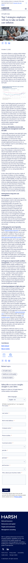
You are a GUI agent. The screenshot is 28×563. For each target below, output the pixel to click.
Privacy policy (18, 497)
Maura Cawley (5, 349)
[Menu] (25, 8)
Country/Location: (7, 443)
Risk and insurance (6, 521)
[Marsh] (9, 517)
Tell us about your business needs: (11, 473)
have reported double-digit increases (11, 237)
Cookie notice (4, 555)
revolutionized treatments (11, 230)
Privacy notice (12, 552)
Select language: (12, 397)
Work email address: (7, 420)
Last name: (5, 413)
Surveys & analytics (8, 377)
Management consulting (8, 529)
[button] (26, 3)
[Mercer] (6, 8)
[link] (3, 43)
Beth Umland (5, 346)
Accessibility (21, 552)
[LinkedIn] (8, 549)
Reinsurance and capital (8, 524)
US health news (5, 14)
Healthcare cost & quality (9, 374)
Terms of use (4, 552)
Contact (4, 356)
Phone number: (6, 435)
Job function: (5, 465)
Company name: (6, 428)
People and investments (8, 527)
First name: (5, 406)
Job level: (4, 458)
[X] (3, 549)
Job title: (4, 450)
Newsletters (10, 356)
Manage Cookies (13, 555)
